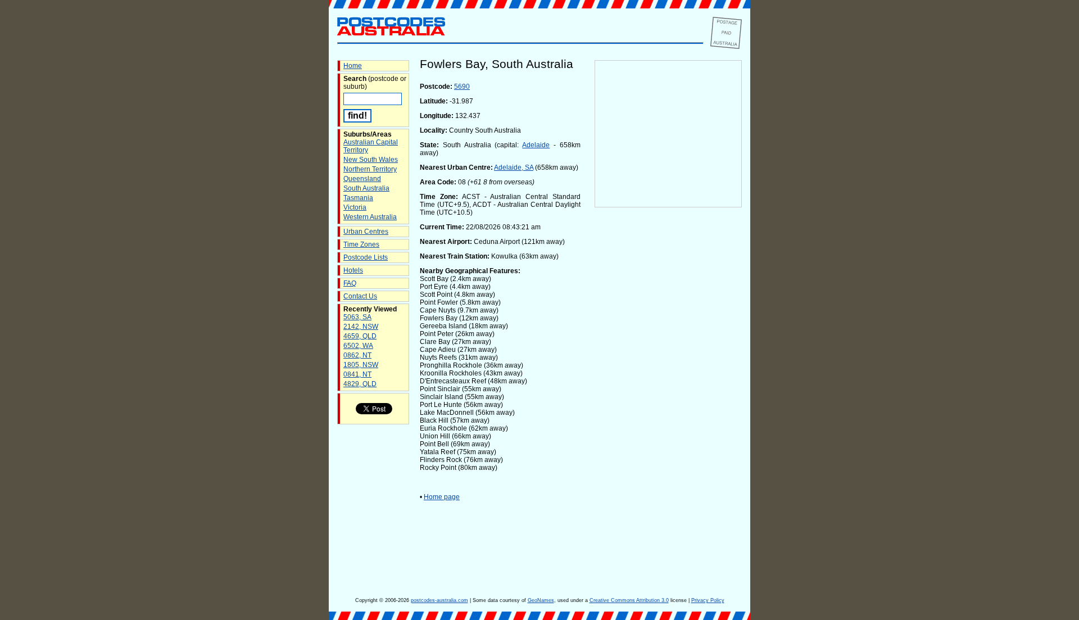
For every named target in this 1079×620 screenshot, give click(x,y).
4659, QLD (360, 336)
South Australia (366, 188)
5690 (462, 86)
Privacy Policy (707, 600)
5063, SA (357, 317)
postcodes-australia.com (439, 600)
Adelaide (536, 145)
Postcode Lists (365, 257)
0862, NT (357, 355)
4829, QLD (360, 384)
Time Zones (361, 244)
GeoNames (541, 600)
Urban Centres (365, 232)
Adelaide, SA (513, 167)
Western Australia (370, 217)
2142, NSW (360, 327)
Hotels (353, 270)
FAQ (349, 283)
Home (352, 66)
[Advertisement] (668, 394)
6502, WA (358, 346)
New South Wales (370, 160)
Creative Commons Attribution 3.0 (629, 600)
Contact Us (360, 296)
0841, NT (357, 374)
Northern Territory (370, 169)
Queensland (362, 179)
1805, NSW (360, 365)
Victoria (354, 207)
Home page (442, 497)
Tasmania (358, 198)
